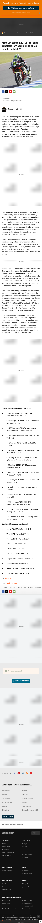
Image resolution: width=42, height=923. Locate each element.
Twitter (6, 91)
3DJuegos (25, 844)
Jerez (31, 587)
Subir (34, 833)
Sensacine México (27, 903)
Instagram (23, 773)
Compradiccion (6, 889)
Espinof (24, 860)
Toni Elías (22, 587)
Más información (6, 921)
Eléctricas (5, 810)
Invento (25, 33)
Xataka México (6, 900)
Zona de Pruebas (27, 798)
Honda (4, 806)
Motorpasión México (27, 909)
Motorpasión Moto (27, 873)
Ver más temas (8, 816)
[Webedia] (8, 834)
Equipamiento (7, 802)
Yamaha (24, 802)
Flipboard (10, 91)
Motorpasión (25, 870)
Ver (22, 681)
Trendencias (5, 884)
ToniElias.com (11, 583)
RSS (27, 773)
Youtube (18, 773)
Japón (12, 33)
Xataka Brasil (6, 903)
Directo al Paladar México (9, 909)
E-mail (14, 91)
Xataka (4, 844)
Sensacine (25, 857)
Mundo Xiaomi (6, 855)
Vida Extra (24, 846)
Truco (38, 33)
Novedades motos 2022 (30, 810)
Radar (18, 33)
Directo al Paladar (7, 870)
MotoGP (8, 578)
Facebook (3, 91)
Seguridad (25, 794)
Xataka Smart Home (8, 852)
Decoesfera (5, 887)
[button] (15, 109)
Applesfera (5, 849)
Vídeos (4, 794)
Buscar (39, 825)
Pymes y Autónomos (27, 887)
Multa (32, 33)
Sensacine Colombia (27, 906)
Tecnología (6, 798)
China (5, 33)
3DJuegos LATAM (27, 900)
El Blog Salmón (26, 884)
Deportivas (6, 791)
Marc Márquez (26, 806)
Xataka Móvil (6, 846)
